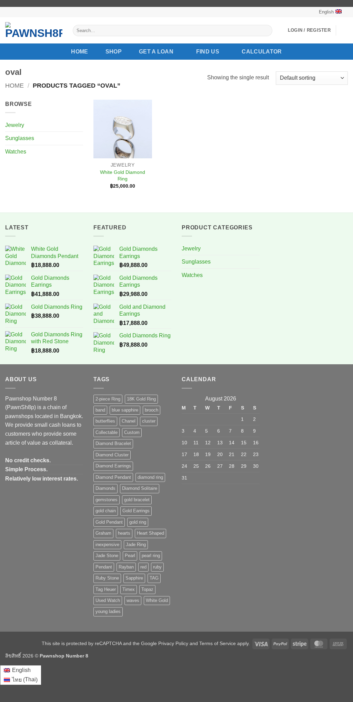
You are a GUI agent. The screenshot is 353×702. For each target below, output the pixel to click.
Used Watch (107, 600)
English (326, 11)
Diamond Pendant (113, 477)
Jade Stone (106, 555)
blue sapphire (125, 410)
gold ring (137, 522)
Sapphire (134, 578)
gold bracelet (137, 499)
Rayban (126, 567)
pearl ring (151, 555)
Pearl (130, 555)
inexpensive (107, 544)
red (143, 567)
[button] (309, 30)
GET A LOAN (156, 52)
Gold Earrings (136, 510)
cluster (148, 421)
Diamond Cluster (112, 454)
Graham (103, 533)
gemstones (106, 499)
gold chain (105, 510)
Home (79, 52)
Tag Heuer (105, 589)
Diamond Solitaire (139, 488)
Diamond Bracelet (113, 443)
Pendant (103, 567)
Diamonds (105, 488)
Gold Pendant (109, 522)
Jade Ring (136, 544)
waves (133, 600)
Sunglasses (19, 138)
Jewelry (14, 125)
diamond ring (150, 477)
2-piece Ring (107, 399)
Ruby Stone (107, 578)
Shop (113, 52)
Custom (132, 432)
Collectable (106, 432)
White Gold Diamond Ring (122, 175)
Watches (15, 152)
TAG (154, 578)
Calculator (262, 52)
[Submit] (265, 31)
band (100, 410)
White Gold (157, 600)
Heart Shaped (150, 533)
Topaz (147, 589)
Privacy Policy (173, 643)
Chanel (128, 421)
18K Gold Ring (141, 399)
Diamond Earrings (113, 465)
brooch (151, 410)
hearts (124, 533)
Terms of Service (217, 643)
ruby (157, 567)
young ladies (108, 611)
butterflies (105, 421)
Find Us (207, 52)
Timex (128, 589)
